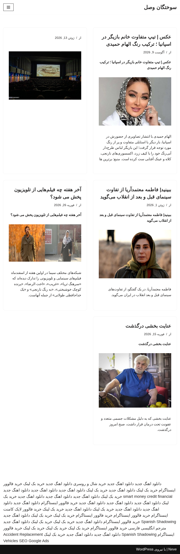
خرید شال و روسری (89, 484)
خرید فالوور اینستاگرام (59, 503)
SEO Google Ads (34, 541)
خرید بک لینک (34, 484)
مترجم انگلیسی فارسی (147, 528)
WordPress (144, 549)
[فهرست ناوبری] (8, 7)
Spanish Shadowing (158, 522)
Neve (172, 549)
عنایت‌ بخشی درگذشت (148, 326)
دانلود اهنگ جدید (148, 484)
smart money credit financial (147, 496)
